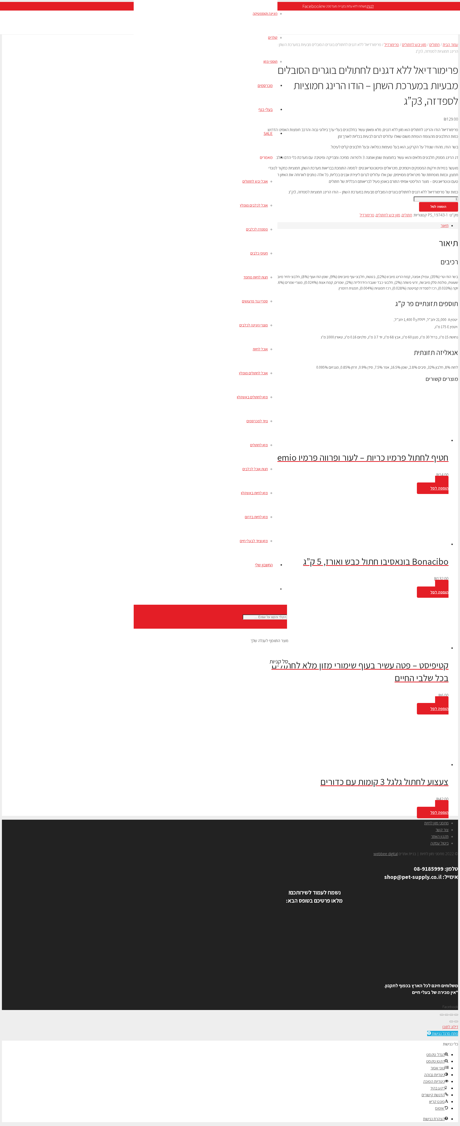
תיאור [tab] (444, 225)
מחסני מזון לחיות (436, 823)
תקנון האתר (439, 836)
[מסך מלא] (451, 1015)
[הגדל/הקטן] (456, 1015)
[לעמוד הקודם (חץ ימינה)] (456, 1021)
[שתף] (446, 1015)
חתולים (434, 44)
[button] (432, 485)
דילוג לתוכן (450, 1026)
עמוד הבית (450, 44)
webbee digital (386, 853)
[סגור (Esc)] (442, 1015)
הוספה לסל (438, 207)
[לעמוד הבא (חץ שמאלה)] (451, 1021)
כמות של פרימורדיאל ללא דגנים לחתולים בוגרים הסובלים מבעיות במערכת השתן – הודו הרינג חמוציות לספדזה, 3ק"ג (373, 192)
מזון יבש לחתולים (414, 44)
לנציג (370, 6)
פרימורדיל (391, 44)
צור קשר (442, 829)
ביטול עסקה (439, 843)
